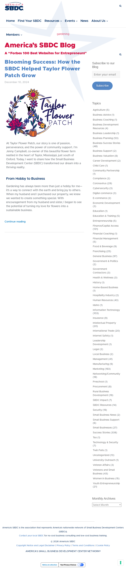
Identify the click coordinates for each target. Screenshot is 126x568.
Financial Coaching (103, 233)
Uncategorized (101, 455)
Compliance (99, 178)
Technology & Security (105, 442)
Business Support (102, 151)
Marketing (98, 369)
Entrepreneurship (102, 221)
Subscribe (102, 85)
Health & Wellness (103, 277)
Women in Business (104, 478)
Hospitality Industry (104, 295)
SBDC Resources (102, 405)
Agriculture (99, 110)
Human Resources (103, 300)
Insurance (98, 318)
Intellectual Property (104, 323)
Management (100, 359)
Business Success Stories (106, 143)
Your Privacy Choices (68, 565)
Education (98, 211)
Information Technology (106, 310)
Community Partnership (106, 170)
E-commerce (100, 198)
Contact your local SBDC (31, 536)
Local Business (101, 354)
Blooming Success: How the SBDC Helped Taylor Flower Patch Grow (42, 68)
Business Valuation (103, 156)
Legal (96, 349)
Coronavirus (99, 183)
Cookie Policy (103, 545)
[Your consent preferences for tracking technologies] (121, 563)
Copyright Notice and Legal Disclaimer (35, 545)
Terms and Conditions (83, 545)
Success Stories (101, 432)
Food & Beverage (103, 246)
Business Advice (102, 115)
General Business (102, 256)
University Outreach (104, 460)
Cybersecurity (101, 188)
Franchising (99, 251)
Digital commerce (102, 193)
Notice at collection (49, 565)
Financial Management (105, 238)
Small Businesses (102, 427)
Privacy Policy (63, 545)
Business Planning (103, 138)
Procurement (100, 386)
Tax (95, 437)
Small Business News (104, 415)
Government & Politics (105, 261)
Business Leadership (104, 133)
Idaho (96, 305)
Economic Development (106, 203)
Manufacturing (101, 364)
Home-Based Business (105, 287)
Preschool (98, 381)
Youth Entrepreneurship (106, 483)
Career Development (105, 161)
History (97, 282)
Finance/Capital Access (106, 226)
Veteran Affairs (101, 465)
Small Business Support (106, 420)
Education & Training (104, 216)
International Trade (103, 331)
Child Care (98, 165)
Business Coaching (103, 120)
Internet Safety (101, 335)
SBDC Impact (100, 400)
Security (97, 410)
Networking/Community (106, 374)
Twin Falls (98, 450)
